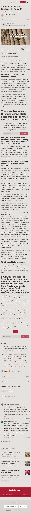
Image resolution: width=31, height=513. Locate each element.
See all (4, 481)
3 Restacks (18, 371)
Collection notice (24, 503)
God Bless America (9, 404)
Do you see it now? (6, 454)
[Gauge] (27, 24)
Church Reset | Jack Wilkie (11, 14)
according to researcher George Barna (17, 313)
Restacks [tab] (11, 391)
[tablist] (7, 391)
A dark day (3, 474)
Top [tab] (3, 448)
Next (26, 381)
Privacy (14, 503)
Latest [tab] (6, 448)
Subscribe (22, 2)
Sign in (28, 2)
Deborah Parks (8, 421)
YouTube (21, 367)
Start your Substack (12, 506)
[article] (15, 455)
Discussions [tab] (12, 448)
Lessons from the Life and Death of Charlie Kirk (11, 471)
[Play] (4, 24)
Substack (8, 510)
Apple (12, 367)
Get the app (23, 506)
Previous (6, 381)
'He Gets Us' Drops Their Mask (10, 452)
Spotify (17, 367)
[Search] (28, 448)
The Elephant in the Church (10, 461)
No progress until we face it (8, 463)
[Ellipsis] (29, 404)
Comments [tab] (4, 391)
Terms (18, 503)
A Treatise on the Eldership (17, 358)
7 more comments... (6, 441)
